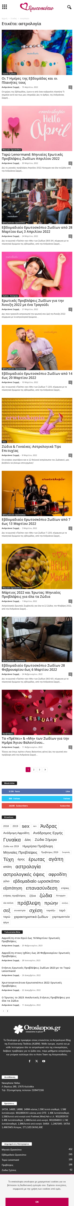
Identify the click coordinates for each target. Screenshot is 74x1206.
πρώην (51, 903)
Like (68, 791)
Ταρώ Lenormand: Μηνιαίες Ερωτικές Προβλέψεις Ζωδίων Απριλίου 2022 (32, 156)
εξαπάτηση (12, 888)
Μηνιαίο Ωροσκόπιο (12, 150)
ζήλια (32, 895)
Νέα (4, 442)
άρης (21, 859)
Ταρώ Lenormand (10, 1160)
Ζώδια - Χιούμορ (10, 296)
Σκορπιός (66, 852)
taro (34, 826)
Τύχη (8, 859)
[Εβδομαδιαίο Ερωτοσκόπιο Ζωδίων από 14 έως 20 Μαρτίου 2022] (37, 347)
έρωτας (37, 859)
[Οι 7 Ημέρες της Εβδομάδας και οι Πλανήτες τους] (37, 52)
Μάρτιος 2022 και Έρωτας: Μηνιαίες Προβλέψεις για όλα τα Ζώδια (31, 594)
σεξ (6, 910)
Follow (67, 798)
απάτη (7, 866)
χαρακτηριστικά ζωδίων (31, 917)
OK (37, 1202)
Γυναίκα (12, 840)
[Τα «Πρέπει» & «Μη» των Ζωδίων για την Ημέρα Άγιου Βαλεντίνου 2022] (37, 712)
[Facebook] (30, 1061)
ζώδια (46, 895)
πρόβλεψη (28, 903)
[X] (37, 1061)
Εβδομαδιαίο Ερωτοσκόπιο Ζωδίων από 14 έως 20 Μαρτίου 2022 (37, 375)
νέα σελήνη (8, 903)
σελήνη (65, 903)
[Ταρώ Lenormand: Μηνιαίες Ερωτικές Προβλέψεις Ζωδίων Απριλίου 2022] (37, 128)
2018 (6, 826)
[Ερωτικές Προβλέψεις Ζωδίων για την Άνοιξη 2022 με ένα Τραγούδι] (37, 274)
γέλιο (6, 881)
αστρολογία (28, 866)
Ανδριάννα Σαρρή (10, 87)
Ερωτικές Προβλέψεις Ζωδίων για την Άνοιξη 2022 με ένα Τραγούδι (33, 302)
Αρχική (4, 18)
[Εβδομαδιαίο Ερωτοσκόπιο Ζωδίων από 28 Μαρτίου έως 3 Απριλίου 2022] (37, 201)
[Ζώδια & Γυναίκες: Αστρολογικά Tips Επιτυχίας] (37, 420)
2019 (15, 826)
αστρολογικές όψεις (24, 874)
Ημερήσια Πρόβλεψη (38, 846)
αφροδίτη (58, 874)
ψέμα (6, 922)
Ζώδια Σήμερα (46, 839)
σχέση (36, 910)
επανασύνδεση (41, 888)
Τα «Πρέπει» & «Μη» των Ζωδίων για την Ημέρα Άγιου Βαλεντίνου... (35, 740)
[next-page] (7, 1011)
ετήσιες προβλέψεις (14, 895)
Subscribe (65, 805)
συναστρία (19, 910)
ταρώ (6, 916)
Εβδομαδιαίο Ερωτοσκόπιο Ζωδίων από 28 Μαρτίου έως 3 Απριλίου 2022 (37, 229)
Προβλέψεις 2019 (49, 852)
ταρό (62, 910)
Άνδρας (48, 826)
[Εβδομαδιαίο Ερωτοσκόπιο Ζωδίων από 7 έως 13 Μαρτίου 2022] (37, 493)
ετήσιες (65, 888)
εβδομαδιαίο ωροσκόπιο (36, 881)
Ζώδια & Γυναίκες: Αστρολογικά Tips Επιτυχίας (31, 448)
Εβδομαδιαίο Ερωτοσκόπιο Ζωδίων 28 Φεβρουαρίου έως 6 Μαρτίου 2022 (33, 667)
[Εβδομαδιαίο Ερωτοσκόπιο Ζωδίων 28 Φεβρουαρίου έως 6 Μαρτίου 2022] (37, 639)
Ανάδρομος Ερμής (48, 833)
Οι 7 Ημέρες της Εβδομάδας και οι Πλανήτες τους (29, 80)
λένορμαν (61, 895)
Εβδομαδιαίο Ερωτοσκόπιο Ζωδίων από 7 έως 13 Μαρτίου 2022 (36, 521)
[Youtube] (44, 1061)
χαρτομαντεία (61, 916)
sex (25, 826)
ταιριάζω (50, 910)
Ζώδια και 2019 (11, 846)
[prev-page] (3, 1011)
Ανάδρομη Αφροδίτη (16, 832)
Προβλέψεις (8, 733)
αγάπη (56, 859)
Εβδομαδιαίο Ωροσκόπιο (14, 222)
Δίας (28, 839)
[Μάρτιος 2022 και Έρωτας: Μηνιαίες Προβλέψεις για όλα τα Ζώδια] (37, 566)
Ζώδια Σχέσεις (9, 73)
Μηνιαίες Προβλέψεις (20, 852)
